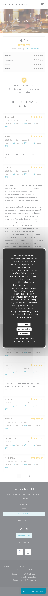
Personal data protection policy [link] (25, 338)
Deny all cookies (24, 329)
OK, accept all (24, 324)
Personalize (24, 333)
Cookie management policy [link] (24, 341)
